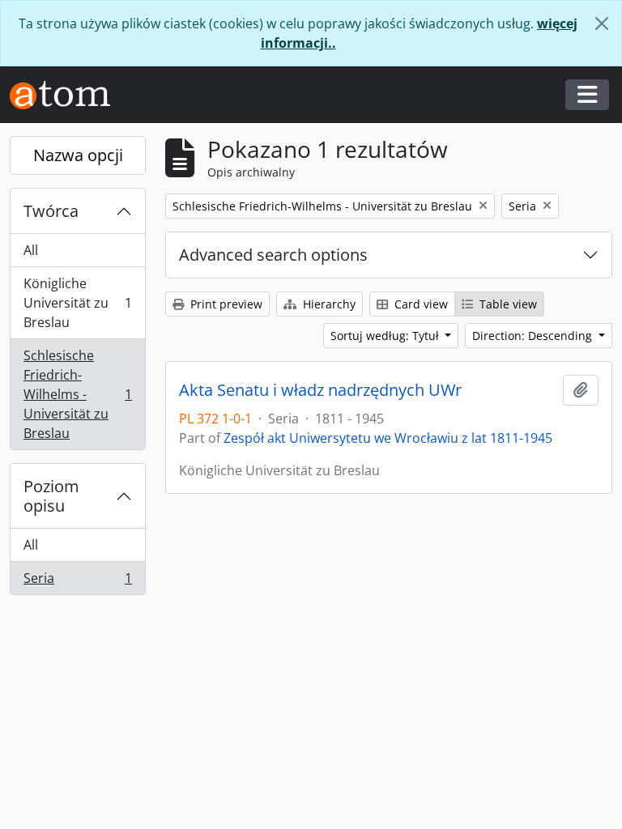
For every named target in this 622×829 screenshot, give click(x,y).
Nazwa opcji (78, 155)
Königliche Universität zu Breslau (77, 302)
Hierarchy (328, 304)
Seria (77, 581)
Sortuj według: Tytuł (386, 335)
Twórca (51, 211)
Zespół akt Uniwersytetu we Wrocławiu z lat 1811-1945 (388, 438)
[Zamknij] (601, 23)
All (30, 250)
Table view (506, 304)
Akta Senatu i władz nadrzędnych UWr (320, 390)
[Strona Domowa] (66, 95)
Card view (419, 304)
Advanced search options (273, 255)
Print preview (224, 304)
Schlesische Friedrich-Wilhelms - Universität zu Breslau (77, 394)
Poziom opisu (51, 496)
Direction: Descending (533, 335)
